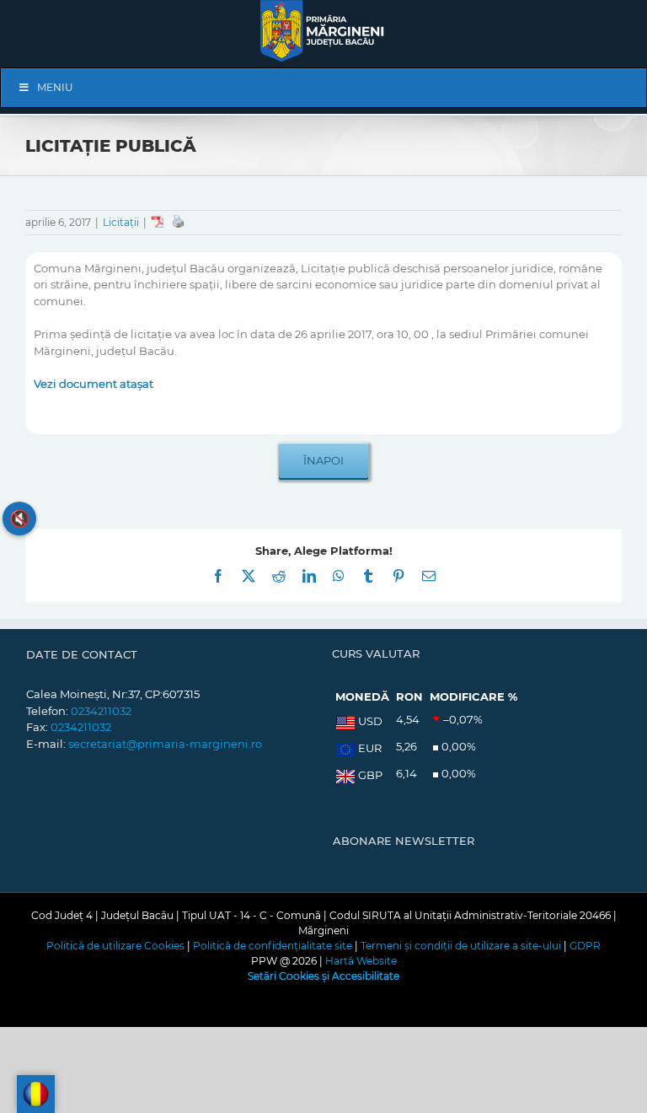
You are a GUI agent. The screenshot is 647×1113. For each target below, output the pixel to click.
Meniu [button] (55, 87)
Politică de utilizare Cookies (115, 945)
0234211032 (101, 711)
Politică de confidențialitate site (272, 945)
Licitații (121, 222)
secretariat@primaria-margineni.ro (165, 743)
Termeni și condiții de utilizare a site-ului (461, 945)
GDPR (585, 945)
